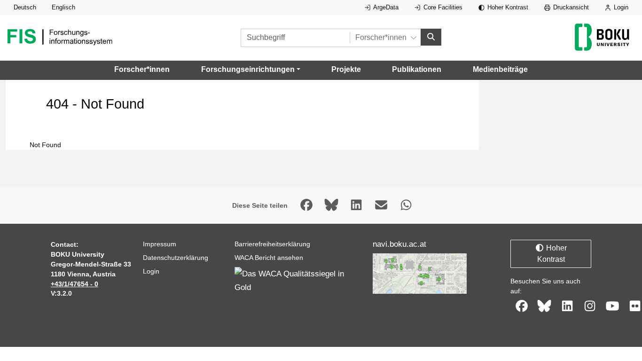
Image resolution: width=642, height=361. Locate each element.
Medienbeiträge (500, 69)
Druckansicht (570, 7)
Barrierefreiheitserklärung (272, 244)
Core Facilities (442, 7)
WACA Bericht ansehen (269, 257)
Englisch (63, 7)
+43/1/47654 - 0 (74, 284)
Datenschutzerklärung (175, 257)
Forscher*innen (142, 69)
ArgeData (385, 7)
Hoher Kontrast (506, 7)
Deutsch (25, 7)
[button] (251, 69)
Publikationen (416, 69)
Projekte (346, 69)
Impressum (159, 244)
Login (620, 7)
